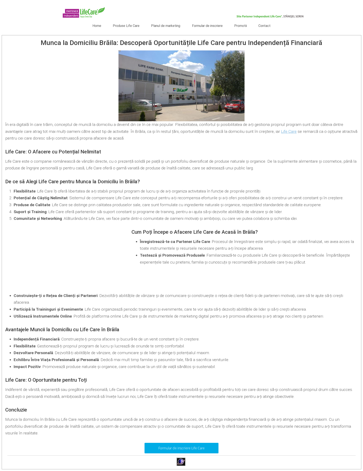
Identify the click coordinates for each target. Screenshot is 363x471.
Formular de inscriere (207, 26)
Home (96, 26)
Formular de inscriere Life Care (181, 448)
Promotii (240, 26)
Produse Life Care (126, 26)
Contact (264, 26)
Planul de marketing (165, 26)
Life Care (289, 131)
